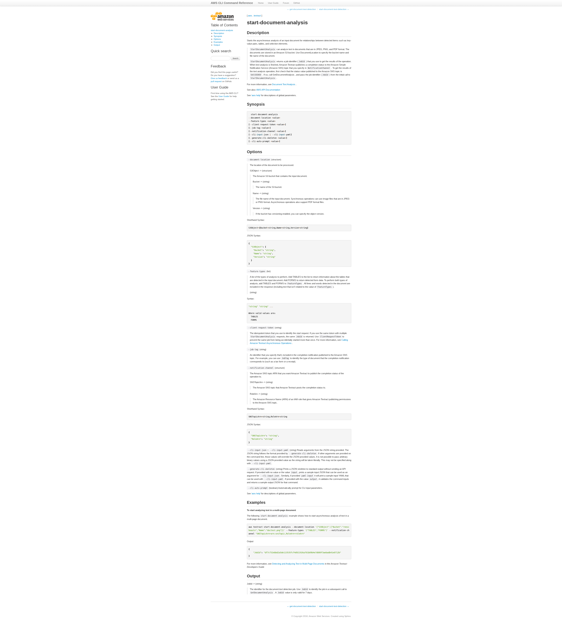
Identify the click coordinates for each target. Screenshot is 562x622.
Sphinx (347, 616)
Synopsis (218, 36)
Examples (218, 42)
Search (235, 58)
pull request (216, 81)
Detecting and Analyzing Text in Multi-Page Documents (298, 563)
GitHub (296, 3)
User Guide (273, 3)
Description (219, 33)
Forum (286, 3)
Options (217, 39)
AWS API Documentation (268, 90)
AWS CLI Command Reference (232, 3)
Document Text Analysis (283, 84)
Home (261, 3)
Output (217, 45)
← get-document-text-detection (301, 9)
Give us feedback (219, 78)
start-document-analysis (222, 30)
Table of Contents (224, 25)
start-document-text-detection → (334, 9)
